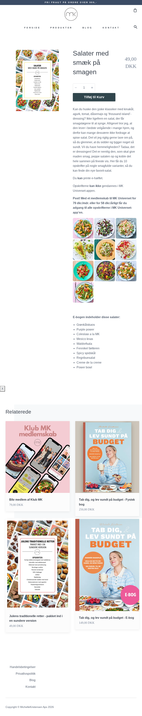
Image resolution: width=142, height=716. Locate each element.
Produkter (61, 28)
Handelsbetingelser (23, 667)
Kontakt (111, 28)
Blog (87, 28)
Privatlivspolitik (26, 673)
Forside (32, 28)
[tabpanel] (37, 80)
